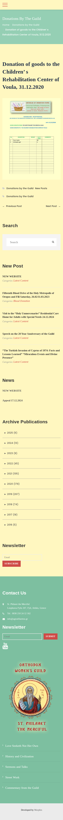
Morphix (38, 810)
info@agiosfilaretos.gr (17, 619)
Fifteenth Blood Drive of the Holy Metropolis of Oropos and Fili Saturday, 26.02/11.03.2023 (28, 295)
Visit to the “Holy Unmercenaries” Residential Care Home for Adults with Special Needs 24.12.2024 (30, 315)
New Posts (41, 188)
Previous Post (12, 206)
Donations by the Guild (25, 24)
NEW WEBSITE (11, 276)
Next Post (53, 206)
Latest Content (20, 280)
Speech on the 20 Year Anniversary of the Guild (28, 333)
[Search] (53, 242)
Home (5, 24)
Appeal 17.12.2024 (12, 400)
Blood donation (21, 301)
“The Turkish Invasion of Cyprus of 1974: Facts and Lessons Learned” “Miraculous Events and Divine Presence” (31, 354)
